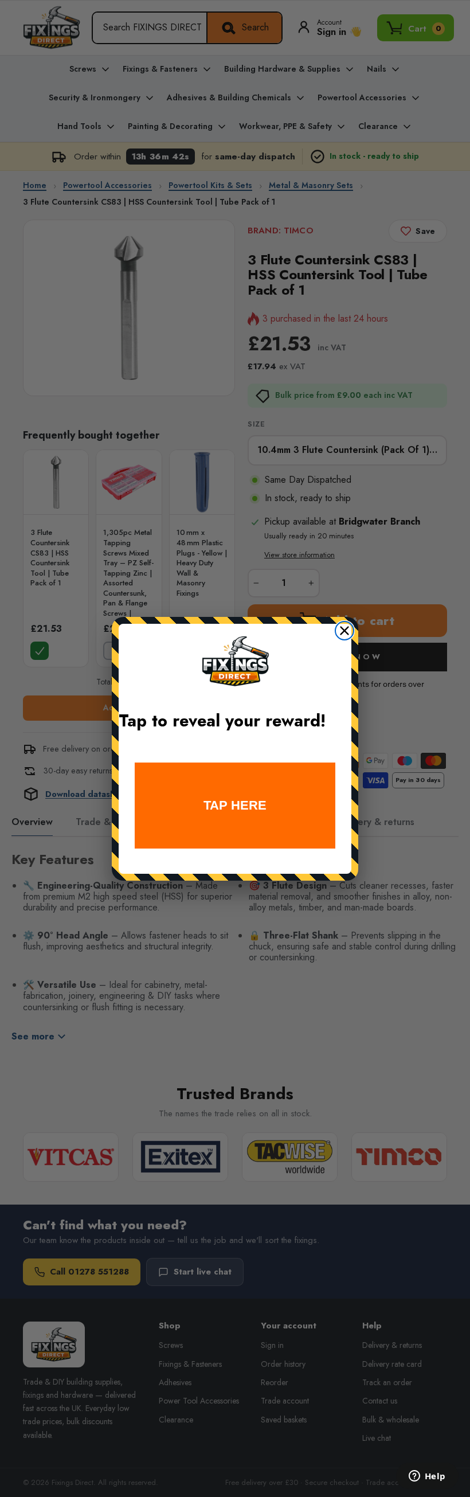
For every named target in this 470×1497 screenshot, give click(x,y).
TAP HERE (235, 805)
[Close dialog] (344, 631)
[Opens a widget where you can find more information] (427, 1477)
